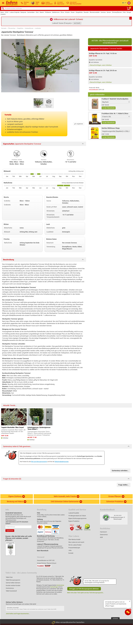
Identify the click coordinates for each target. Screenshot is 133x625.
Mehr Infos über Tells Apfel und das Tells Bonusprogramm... (85, 592)
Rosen (73, 12)
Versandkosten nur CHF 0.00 (45, 560)
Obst (37, 12)
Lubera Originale (14, 12)
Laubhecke (38, 28)
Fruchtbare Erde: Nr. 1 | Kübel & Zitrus (115, 113)
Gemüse (103, 12)
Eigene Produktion (73, 521)
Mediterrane (55, 12)
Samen (109, 12)
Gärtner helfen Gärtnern (13, 582)
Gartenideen (31, 12)
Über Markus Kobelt (74, 539)
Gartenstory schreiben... (120, 471)
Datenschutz (104, 534)
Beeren (42, 12)
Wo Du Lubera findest (74, 545)
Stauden (86, 12)
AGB (101, 537)
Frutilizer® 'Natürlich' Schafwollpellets (115, 99)
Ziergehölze (79, 12)
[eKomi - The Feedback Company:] (106, 517)
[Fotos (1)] (38, 103)
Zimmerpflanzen (117, 12)
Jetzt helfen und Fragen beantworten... (18, 613)
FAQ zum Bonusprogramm (39, 461)
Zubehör (3, 14)
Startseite (3, 28)
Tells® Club (9, 577)
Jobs (69, 550)
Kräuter (67, 12)
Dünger (129, 12)
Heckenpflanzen (29, 28)
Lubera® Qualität (73, 513)
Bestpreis (23, 12)
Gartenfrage (54, 587)
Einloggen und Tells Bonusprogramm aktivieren (84, 589)
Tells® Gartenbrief (11, 591)
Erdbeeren (48, 12)
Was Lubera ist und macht (76, 542)
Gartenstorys (10, 588)
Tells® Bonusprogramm (13, 580)
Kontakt (70, 553)
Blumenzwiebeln (95, 12)
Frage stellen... (123, 485)
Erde (124, 12)
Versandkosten (93, 89)
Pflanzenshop (11, 28)
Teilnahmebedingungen (62, 461)
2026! (6, 12)
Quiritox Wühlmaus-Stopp (111, 128)
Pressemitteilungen (74, 547)
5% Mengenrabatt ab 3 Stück (77, 515)
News (2, 12)
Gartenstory (60, 585)
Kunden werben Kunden (13, 585)
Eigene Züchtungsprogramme (77, 518)
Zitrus (62, 12)
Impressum (103, 532)
